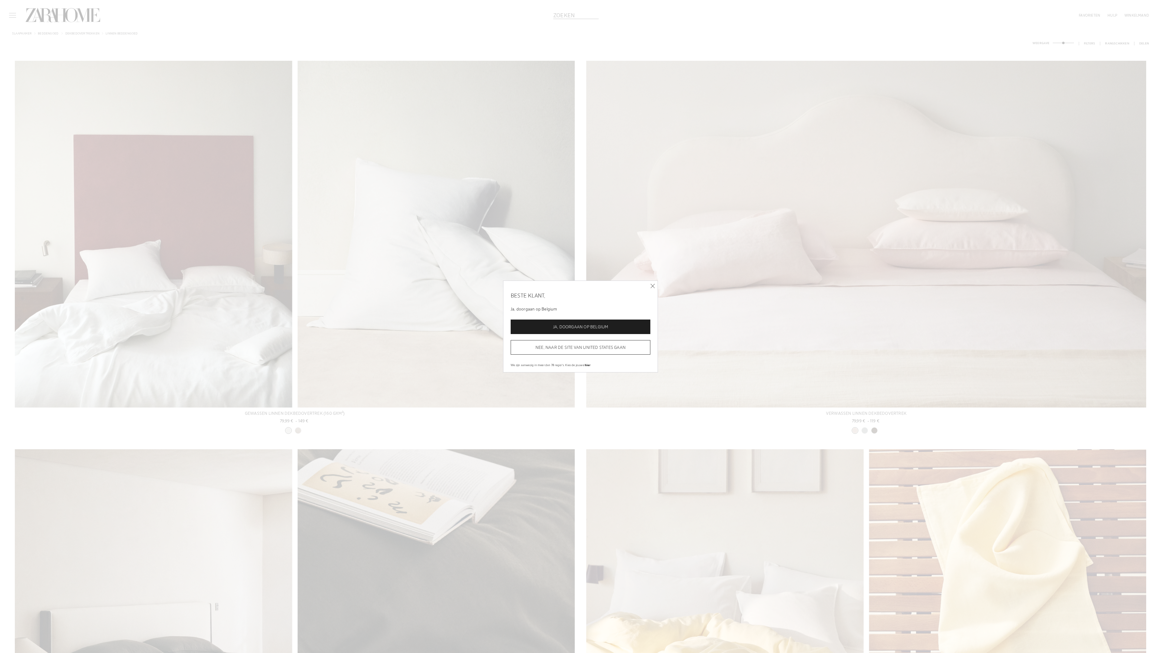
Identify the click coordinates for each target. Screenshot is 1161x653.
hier (587, 365)
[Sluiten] (652, 286)
